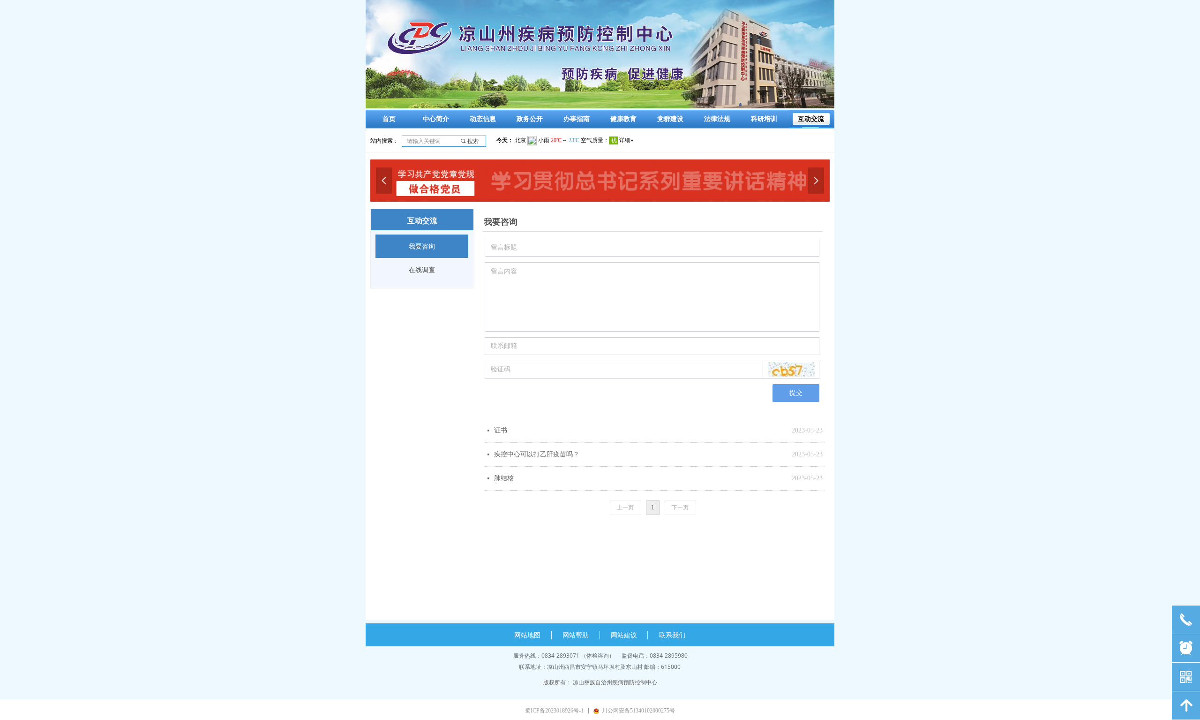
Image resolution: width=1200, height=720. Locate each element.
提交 (795, 392)
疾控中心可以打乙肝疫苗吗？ (536, 454)
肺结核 (504, 478)
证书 (500, 430)
